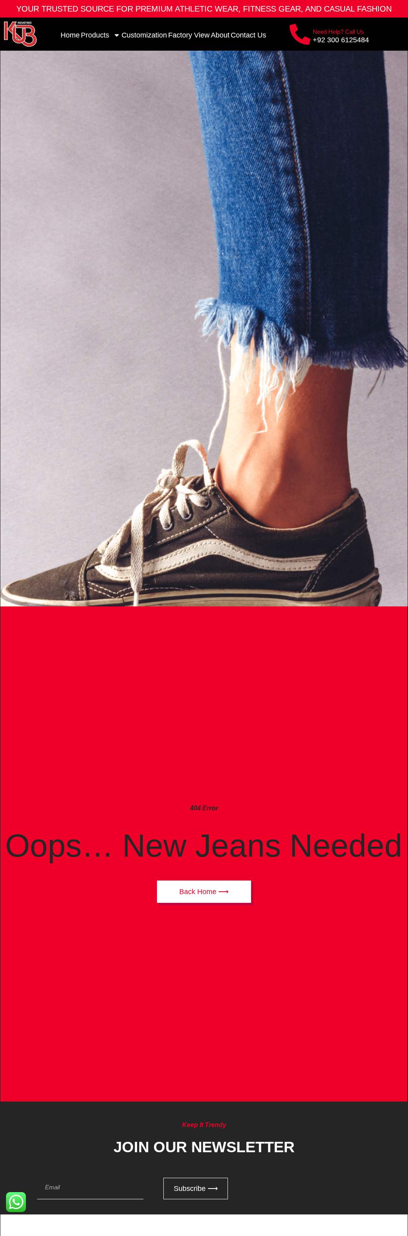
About (220, 35)
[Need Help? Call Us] (300, 34)
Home (70, 35)
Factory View (189, 35)
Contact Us (248, 35)
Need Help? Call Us (338, 31)
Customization (144, 35)
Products (95, 35)
